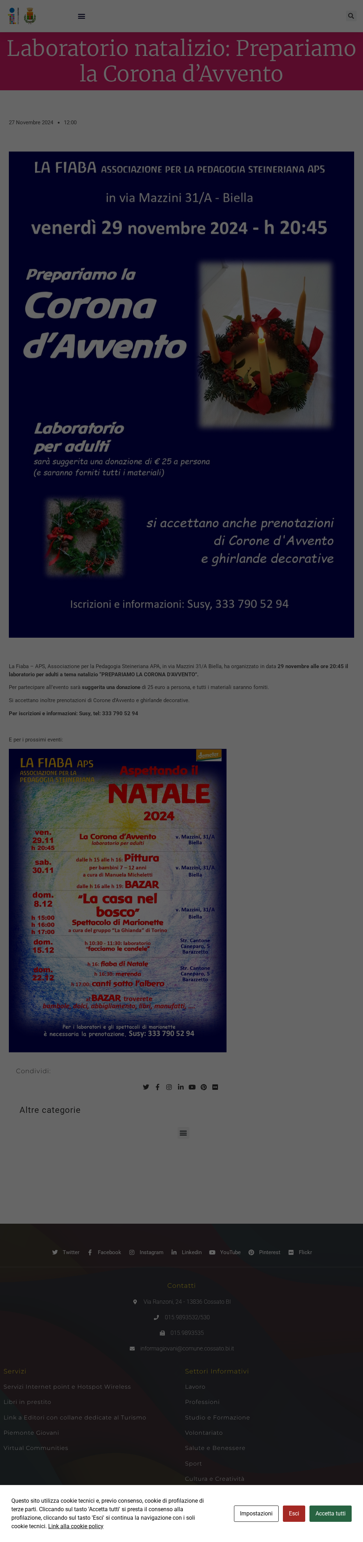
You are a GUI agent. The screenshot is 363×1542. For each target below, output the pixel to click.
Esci (294, 1513)
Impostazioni (256, 1513)
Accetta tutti (330, 1513)
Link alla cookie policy (76, 1526)
